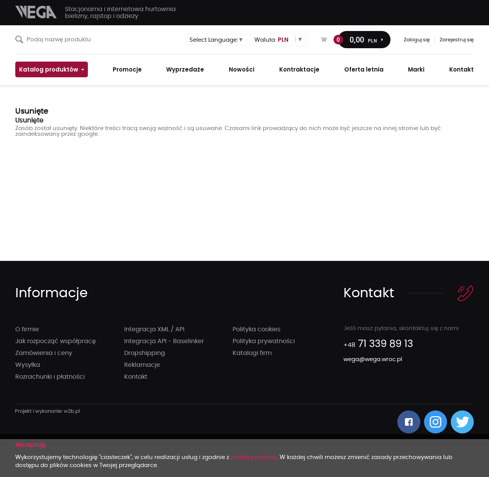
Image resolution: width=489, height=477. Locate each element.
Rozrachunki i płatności (50, 377)
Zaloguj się (417, 39)
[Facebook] (408, 421)
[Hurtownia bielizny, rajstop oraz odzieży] (36, 12)
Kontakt (135, 377)
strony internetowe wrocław (47, 411)
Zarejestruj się (457, 39)
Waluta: (271, 40)
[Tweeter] (462, 421)
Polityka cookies (256, 329)
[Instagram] (435, 421)
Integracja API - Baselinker (164, 341)
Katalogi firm (252, 353)
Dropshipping (144, 353)
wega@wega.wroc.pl (372, 359)
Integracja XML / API (154, 329)
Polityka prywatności (264, 341)
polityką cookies (254, 457)
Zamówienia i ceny (43, 353)
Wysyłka (27, 365)
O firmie (27, 329)
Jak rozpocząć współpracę (55, 341)
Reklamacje (142, 365)
